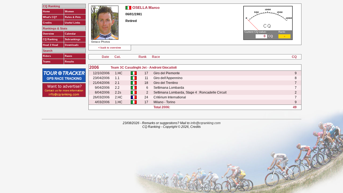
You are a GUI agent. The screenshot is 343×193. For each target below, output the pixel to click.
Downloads (72, 45)
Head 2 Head (50, 45)
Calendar (70, 33)
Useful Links (72, 22)
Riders (47, 56)
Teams (46, 61)
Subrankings (72, 39)
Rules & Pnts (73, 17)
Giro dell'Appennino (168, 78)
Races (68, 56)
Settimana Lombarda (169, 88)
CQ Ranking (50, 39)
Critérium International (170, 97)
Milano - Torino (164, 102)
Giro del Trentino (166, 83)
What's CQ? (50, 17)
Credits (47, 22)
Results (69, 61)
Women (69, 11)
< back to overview (109, 47)
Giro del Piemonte (167, 73)
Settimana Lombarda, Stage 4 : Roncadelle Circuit (190, 92)
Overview (48, 33)
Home (46, 11)
